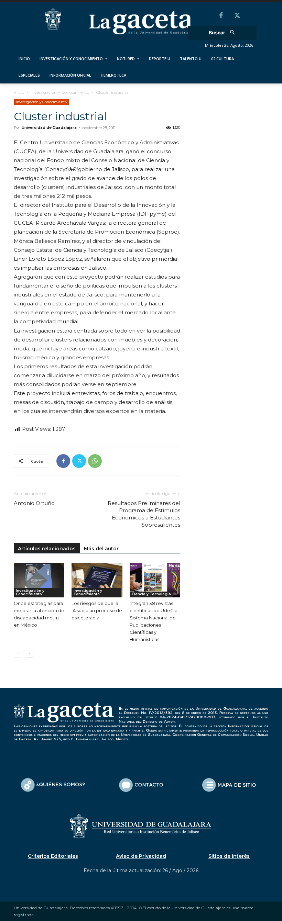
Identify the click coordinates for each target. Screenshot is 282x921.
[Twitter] (237, 16)
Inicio (19, 92)
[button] (224, 33)
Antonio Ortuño (34, 503)
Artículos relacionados (47, 549)
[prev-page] (18, 653)
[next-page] (29, 653)
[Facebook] (221, 16)
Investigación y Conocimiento (60, 92)
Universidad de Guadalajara (49, 127)
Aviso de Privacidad (141, 856)
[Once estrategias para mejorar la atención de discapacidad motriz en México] (39, 580)
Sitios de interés (229, 856)
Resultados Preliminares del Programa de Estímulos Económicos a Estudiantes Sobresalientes (144, 514)
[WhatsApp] (95, 461)
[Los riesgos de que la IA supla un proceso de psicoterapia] (97, 580)
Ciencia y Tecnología (151, 594)
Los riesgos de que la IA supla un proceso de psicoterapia (97, 610)
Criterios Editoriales (53, 856)
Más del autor (101, 549)
